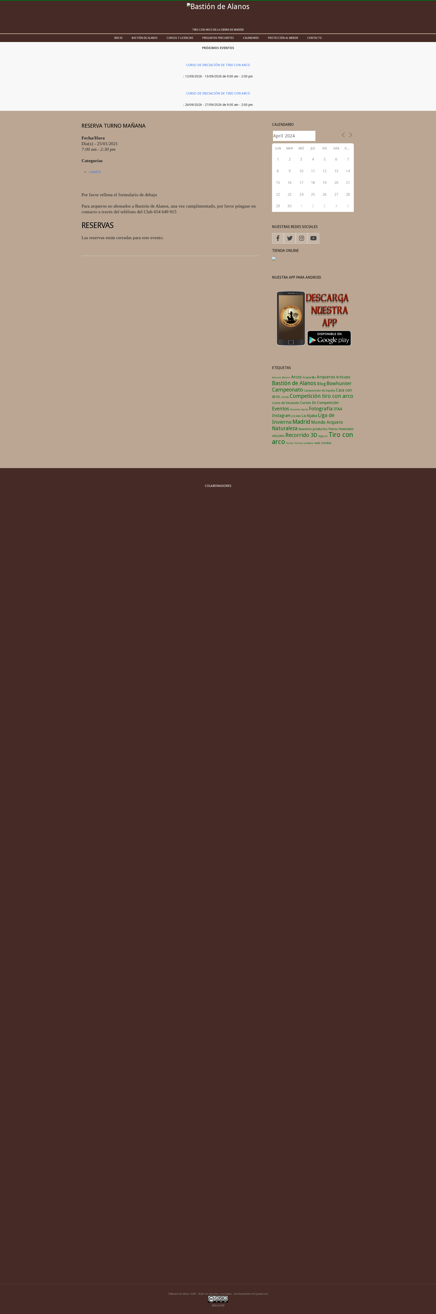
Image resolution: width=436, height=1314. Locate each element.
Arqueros (326, 376)
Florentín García (299, 409)
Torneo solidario (304, 443)
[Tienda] (274, 259)
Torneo (290, 443)
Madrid (301, 422)
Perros (333, 429)
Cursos (305, 403)
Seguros (323, 436)
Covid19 (95, 172)
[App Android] (313, 286)
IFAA (338, 409)
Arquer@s (309, 377)
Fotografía (321, 409)
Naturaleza (284, 428)
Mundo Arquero (327, 422)
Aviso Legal (218, 1305)
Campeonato (287, 390)
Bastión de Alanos (294, 383)
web (317, 443)
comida (285, 397)
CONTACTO (314, 38)
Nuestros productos (312, 429)
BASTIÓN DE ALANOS (145, 38)
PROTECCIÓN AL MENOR (283, 38)
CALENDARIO (251, 38)
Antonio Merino (281, 377)
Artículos (343, 377)
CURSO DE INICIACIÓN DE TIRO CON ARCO (218, 65)
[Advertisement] (218, 1241)
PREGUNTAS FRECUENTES (218, 38)
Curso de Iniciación (285, 403)
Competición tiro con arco (321, 396)
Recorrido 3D (301, 435)
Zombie (326, 443)
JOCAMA (296, 416)
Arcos (296, 376)
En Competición (325, 402)
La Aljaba (309, 415)
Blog (321, 383)
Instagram (281, 415)
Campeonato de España (319, 390)
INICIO (118, 38)
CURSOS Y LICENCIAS (180, 38)
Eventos (280, 409)
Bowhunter (339, 383)
